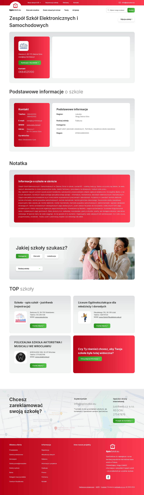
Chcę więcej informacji (89, 359)
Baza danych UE (33, 2)
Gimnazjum (13, 459)
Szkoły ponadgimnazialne (17, 463)
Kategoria (22, 256)
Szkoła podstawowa (16, 454)
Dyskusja (45, 468)
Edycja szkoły (126, 19)
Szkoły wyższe (14, 468)
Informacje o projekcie (49, 463)
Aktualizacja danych (48, 454)
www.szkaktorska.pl (42, 357)
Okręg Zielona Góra (82, 117)
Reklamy (66, 2)
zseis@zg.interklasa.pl (26, 57)
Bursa (11, 472)
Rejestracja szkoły (51, 2)
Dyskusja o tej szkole (29, 63)
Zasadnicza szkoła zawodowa (104, 129)
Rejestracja (45, 450)
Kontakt (76, 2)
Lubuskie (78, 114)
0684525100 (26, 72)
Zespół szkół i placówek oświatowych (70, 129)
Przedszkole (13, 450)
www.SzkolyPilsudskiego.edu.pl (110, 317)
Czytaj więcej (38, 326)
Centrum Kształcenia (16, 481)
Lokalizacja (51, 256)
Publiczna (78, 121)
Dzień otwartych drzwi (51, 10)
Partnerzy (45, 477)
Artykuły (75, 10)
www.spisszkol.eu (41, 317)
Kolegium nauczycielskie (17, 477)
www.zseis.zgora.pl (33, 125)
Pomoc (44, 472)
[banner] (15, 6)
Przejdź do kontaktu (123, 421)
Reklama (44, 459)
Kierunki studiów (32, 10)
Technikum (88, 129)
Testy (66, 10)
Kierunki (37, 256)
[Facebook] (108, 477)
